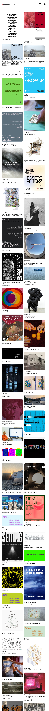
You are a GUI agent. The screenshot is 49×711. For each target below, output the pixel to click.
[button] (40, 4)
